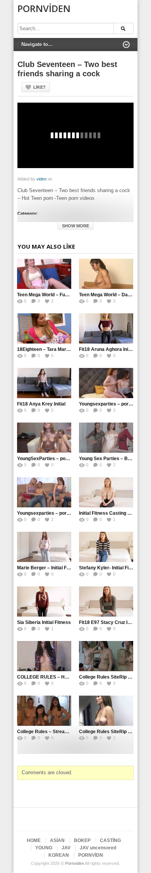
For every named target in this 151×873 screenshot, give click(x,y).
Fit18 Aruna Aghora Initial (107, 349)
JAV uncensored (98, 848)
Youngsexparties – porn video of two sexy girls (68, 513)
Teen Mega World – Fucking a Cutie (55, 294)
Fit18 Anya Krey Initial (41, 404)
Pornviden (43, 8)
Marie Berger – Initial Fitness (48, 568)
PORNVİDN (90, 855)
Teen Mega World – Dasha (107, 294)
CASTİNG (110, 840)
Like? (39, 87)
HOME (34, 840)
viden (41, 179)
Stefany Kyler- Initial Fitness (110, 568)
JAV (66, 848)
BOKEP (82, 840)
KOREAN (58, 855)
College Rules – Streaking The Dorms (58, 731)
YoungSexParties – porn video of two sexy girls (68, 458)
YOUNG (43, 848)
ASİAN (57, 840)
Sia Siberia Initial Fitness (44, 622)
